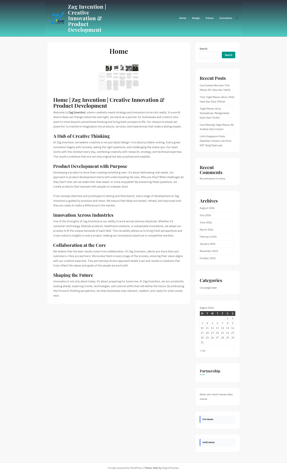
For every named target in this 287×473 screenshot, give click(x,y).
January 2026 (208, 243)
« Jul (202, 350)
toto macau (207, 419)
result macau (219, 394)
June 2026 (206, 222)
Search (203, 48)
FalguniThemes (170, 467)
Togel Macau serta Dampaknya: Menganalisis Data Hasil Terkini (214, 113)
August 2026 (207, 208)
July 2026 (205, 215)
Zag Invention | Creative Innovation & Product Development (87, 18)
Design (196, 18)
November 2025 (209, 251)
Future (210, 18)
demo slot (205, 394)
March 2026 (206, 229)
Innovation (225, 18)
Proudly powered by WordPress (125, 467)
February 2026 (208, 236)
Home (182, 18)
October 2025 (208, 258)
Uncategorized (208, 287)
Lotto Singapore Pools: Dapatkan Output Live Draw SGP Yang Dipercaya (215, 141)
